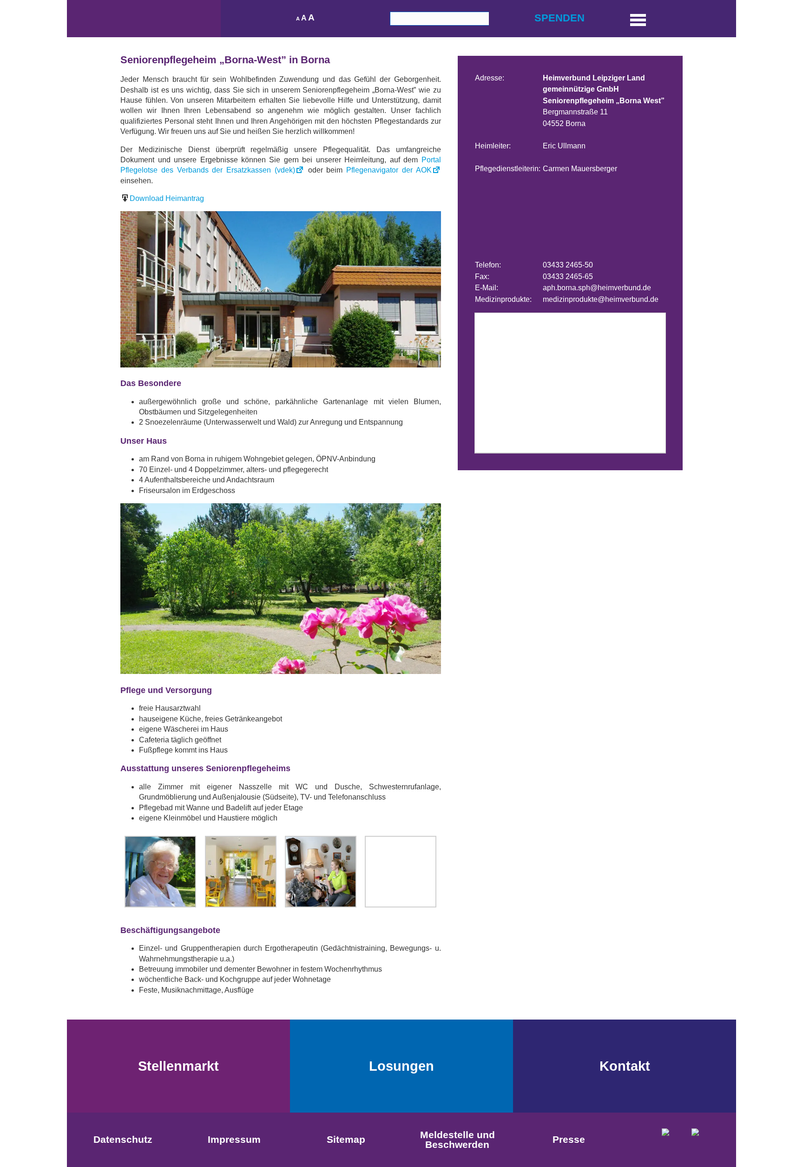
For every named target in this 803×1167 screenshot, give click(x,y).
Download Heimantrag (167, 198)
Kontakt (624, 1066)
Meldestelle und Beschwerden (457, 1139)
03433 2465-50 (568, 265)
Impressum (234, 1139)
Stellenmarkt (178, 1066)
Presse (569, 1139)
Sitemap (346, 1139)
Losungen (401, 1066)
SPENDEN (559, 18)
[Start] (144, 18)
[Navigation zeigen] (638, 18)
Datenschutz (122, 1139)
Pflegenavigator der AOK (389, 170)
